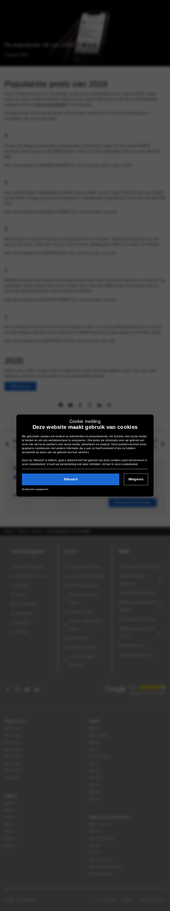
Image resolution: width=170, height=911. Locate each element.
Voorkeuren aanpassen (35, 489)
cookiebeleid (37, 464)
